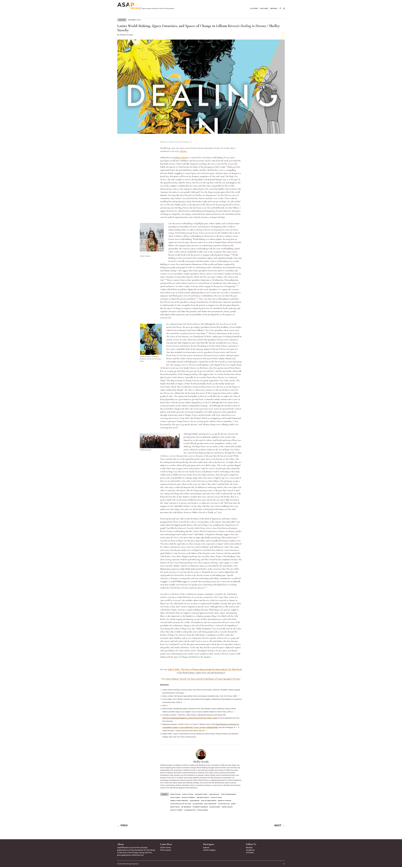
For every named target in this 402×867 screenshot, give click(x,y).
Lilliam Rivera (198, 804)
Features (264, 8)
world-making (202, 810)
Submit (206, 848)
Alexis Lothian (187, 794)
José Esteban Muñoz (208, 800)
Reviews (273, 8)
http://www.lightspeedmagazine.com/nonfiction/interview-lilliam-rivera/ (189, 718)
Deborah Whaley (203, 797)
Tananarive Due (190, 810)
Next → (279, 825)
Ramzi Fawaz (175, 807)
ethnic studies (216, 797)
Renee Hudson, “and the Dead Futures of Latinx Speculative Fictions (203, 679)
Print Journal (165, 850)
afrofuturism (175, 794)
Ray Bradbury (186, 807)
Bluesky (249, 848)
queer (233, 804)
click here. (183, 151)
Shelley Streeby (176, 810)
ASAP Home (165, 848)
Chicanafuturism (201, 794)
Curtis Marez (175, 797)
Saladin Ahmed (214, 807)
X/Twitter (250, 853)
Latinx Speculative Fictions (180, 804)
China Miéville (214, 794)
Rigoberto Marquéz (200, 807)
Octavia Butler (223, 804)
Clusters (254, 8)
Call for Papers (209, 850)
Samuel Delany (227, 807)
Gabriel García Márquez (179, 800)
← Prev (122, 825)
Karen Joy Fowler (224, 800)
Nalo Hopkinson (210, 804)
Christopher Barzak (228, 794)
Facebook (250, 850)
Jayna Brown (194, 800)
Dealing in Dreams (188, 797)
